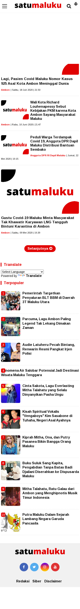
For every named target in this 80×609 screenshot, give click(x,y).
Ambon (5, 90)
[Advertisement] (40, 32)
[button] (76, 2)
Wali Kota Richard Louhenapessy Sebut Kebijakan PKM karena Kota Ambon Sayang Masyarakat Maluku (53, 110)
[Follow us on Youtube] (55, 567)
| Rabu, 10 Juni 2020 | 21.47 (26, 124)
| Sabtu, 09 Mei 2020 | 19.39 (25, 232)
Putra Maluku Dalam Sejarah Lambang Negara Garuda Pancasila (45, 519)
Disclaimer (53, 581)
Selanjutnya (38, 248)
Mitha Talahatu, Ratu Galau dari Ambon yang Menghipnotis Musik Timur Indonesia (49, 493)
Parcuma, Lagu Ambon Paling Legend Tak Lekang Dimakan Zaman (46, 323)
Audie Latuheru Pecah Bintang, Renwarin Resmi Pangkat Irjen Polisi (48, 349)
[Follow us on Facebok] (24, 567)
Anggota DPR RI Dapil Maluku (47, 155)
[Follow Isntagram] (45, 567)
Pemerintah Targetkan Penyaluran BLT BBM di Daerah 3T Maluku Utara (48, 297)
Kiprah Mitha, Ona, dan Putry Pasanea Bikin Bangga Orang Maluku (46, 442)
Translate (34, 276)
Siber (36, 581)
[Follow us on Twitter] (34, 567)
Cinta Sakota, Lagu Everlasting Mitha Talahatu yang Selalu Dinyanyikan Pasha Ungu (48, 390)
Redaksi (22, 581)
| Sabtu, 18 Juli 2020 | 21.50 (25, 90)
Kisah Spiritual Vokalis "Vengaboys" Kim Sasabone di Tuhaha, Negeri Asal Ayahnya (47, 416)
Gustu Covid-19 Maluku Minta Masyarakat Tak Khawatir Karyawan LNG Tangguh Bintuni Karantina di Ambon (37, 222)
